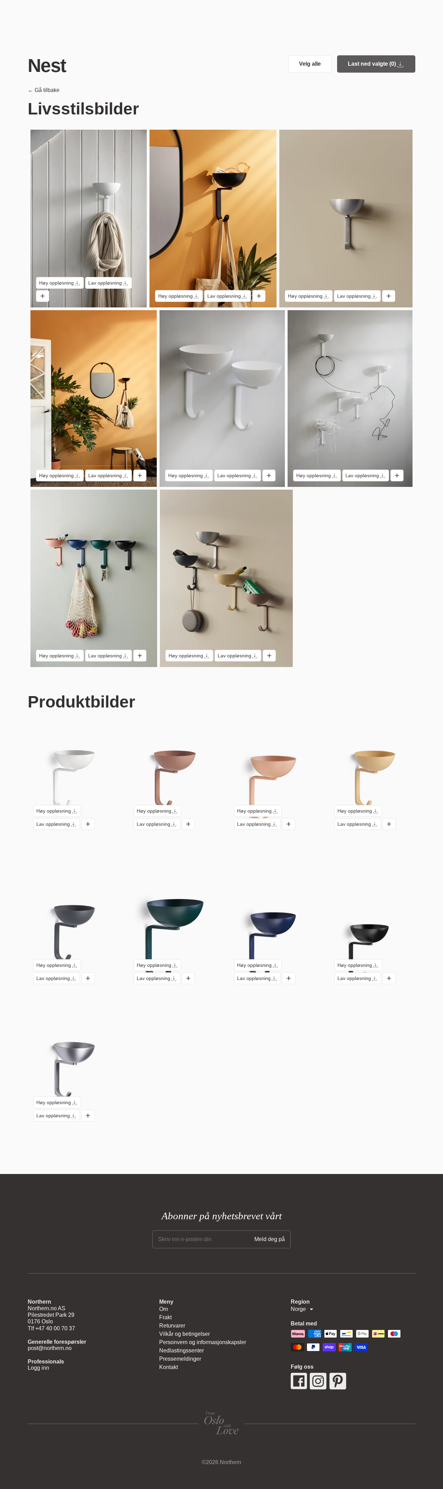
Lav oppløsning (105, 283)
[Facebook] (299, 1381)
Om (163, 1309)
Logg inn (38, 1368)
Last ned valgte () (372, 64)
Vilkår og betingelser (184, 1334)
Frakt (165, 1317)
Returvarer (172, 1326)
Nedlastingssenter (181, 1350)
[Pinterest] (337, 1381)
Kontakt (168, 1367)
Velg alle (310, 64)
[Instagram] (318, 1381)
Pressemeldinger (180, 1359)
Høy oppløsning (56, 283)
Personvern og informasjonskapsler (202, 1342)
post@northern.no (50, 1348)
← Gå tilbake (44, 90)
